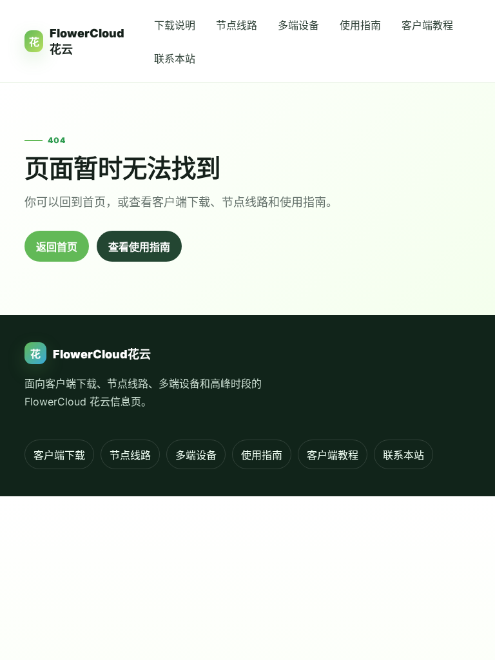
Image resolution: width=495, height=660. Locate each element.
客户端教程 (427, 25)
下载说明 (174, 25)
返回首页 (56, 246)
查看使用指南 (139, 246)
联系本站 (174, 58)
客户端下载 (59, 455)
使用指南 (360, 25)
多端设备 (298, 25)
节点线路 (236, 25)
